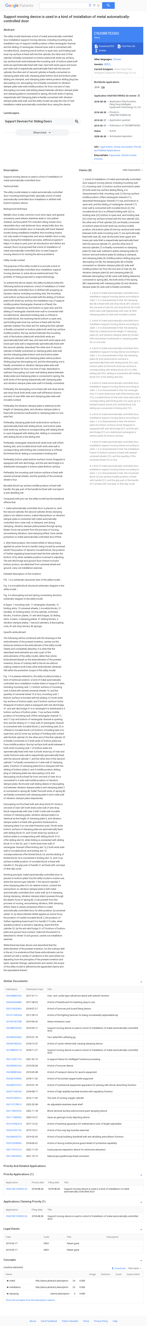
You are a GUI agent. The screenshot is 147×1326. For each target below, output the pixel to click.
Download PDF (106, 46)
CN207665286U (14, 1008)
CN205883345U (14, 995)
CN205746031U (14, 1098)
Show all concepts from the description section (30, 1300)
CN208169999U (14, 1078)
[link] (10, 1280)
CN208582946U (14, 1072)
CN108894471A (14, 1050)
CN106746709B (14, 1021)
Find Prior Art (128, 46)
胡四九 (107, 64)
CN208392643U (14, 1037)
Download (119, 1268)
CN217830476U (14, 1111)
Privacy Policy (101, 1321)
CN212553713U (14, 1059)
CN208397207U (14, 1085)
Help (115, 1321)
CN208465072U (14, 1136)
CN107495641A (14, 1123)
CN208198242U (14, 1043)
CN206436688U (14, 1002)
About (33, 1321)
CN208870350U (14, 1028)
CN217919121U (14, 1149)
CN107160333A (14, 1015)
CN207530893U (14, 1143)
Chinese (117, 59)
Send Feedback (49, 1321)
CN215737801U (14, 1104)
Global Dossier (129, 155)
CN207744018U (14, 1091)
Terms (86, 1321)
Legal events (106, 146)
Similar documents (123, 146)
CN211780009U (14, 1117)
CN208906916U (14, 1065)
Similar (102, 50)
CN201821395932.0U (16, 1189)
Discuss (98, 158)
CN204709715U (14, 1130)
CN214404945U (14, 1156)
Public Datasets (70, 1321)
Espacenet (114, 155)
